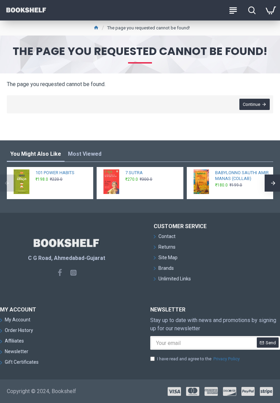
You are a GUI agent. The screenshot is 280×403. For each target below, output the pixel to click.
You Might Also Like (35, 154)
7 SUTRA (134, 172)
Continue (251, 104)
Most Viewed (84, 154)
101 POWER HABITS (55, 172)
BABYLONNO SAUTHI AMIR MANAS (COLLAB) (242, 175)
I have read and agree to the (198, 358)
